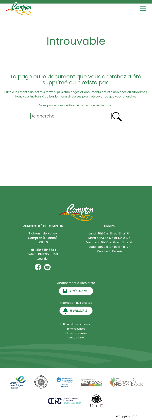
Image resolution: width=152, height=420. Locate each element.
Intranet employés (76, 333)
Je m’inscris (78, 310)
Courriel (42, 259)
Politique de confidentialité (76, 324)
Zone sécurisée (76, 328)
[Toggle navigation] (143, 9)
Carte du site (76, 337)
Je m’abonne (78, 290)
